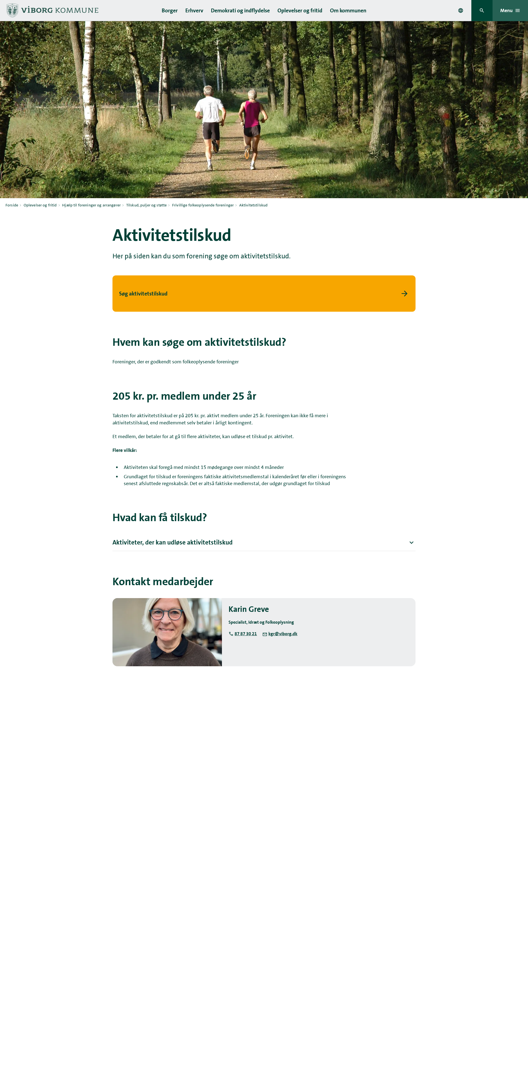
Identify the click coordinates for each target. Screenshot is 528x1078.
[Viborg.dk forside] (52, 10)
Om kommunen (348, 10)
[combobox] (460, 10)
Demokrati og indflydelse (240, 10)
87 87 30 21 (246, 634)
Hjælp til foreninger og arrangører (91, 205)
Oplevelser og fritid (299, 10)
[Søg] (482, 10)
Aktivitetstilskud (253, 205)
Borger (170, 10)
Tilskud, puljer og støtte (146, 205)
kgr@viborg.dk (282, 634)
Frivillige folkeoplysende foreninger (203, 205)
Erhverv (194, 10)
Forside (12, 205)
